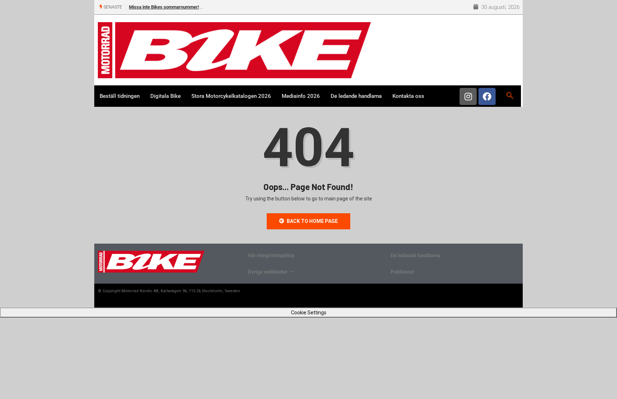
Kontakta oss (408, 96)
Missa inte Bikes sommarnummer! (164, 7)
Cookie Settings (308, 312)
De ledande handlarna (356, 96)
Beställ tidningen (120, 96)
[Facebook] (487, 96)
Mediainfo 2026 (301, 96)
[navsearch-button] (509, 96)
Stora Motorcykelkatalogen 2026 (231, 96)
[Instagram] (468, 96)
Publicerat (402, 272)
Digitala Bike (165, 96)
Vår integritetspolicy (271, 255)
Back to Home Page (312, 221)
